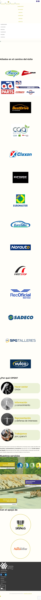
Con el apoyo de (8, 510)
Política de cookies (3, 572)
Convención (20, 15)
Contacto (20, 21)
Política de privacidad (4, 570)
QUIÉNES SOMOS (3, 576)
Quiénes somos (20, 6)
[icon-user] (37, 1)
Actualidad (20, 9)
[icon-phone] (39, 1)
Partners (20, 18)
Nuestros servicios (10, 456)
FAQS (1, 583)
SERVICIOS (2, 578)
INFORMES (2, 580)
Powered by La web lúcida (28, 593)
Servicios (20, 12)
